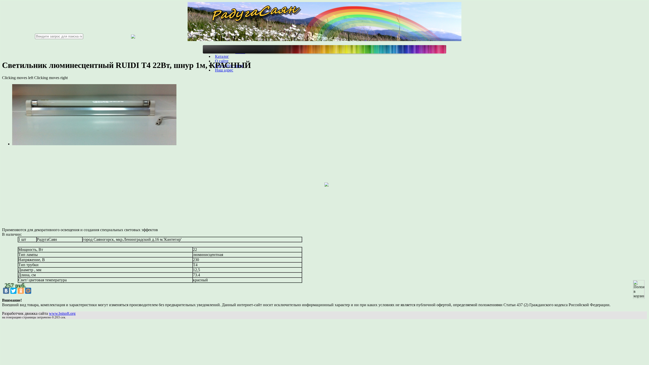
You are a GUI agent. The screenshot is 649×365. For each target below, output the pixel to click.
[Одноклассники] (21, 291)
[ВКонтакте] (6, 291)
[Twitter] (13, 291)
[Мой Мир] (28, 291)
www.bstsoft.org (62, 313)
